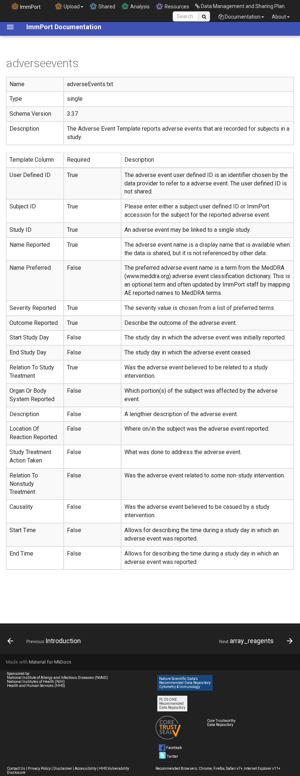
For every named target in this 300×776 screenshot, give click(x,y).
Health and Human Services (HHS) (36, 686)
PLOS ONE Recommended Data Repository (172, 704)
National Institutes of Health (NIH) (36, 682)
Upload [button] (71, 6)
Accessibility (86, 769)
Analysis (139, 6)
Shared (106, 6)
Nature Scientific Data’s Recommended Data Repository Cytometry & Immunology (185, 683)
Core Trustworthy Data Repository (221, 723)
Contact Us (16, 769)
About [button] (279, 17)
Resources (176, 6)
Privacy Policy (39, 769)
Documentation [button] (242, 17)
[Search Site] (204, 16)
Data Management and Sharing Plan (242, 6)
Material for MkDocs (50, 662)
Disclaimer (62, 769)
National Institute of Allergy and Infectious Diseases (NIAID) (57, 678)
